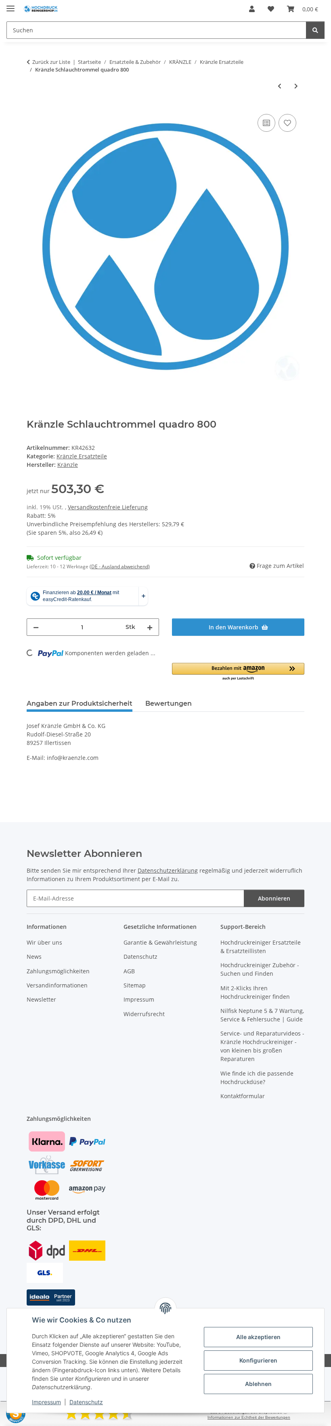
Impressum (46, 1402)
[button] (252, 9)
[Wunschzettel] (271, 9)
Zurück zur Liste (51, 61)
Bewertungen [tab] (168, 703)
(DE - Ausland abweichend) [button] (120, 566)
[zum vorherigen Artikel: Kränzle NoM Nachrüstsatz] (279, 86)
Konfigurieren (258, 1360)
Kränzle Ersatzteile (82, 456)
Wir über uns (44, 942)
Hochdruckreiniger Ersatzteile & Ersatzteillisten (260, 947)
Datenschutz (86, 1402)
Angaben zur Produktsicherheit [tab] (79, 703)
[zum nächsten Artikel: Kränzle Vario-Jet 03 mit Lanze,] (296, 86)
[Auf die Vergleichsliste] (266, 123)
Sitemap (135, 985)
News (34, 956)
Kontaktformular (242, 1096)
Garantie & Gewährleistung (160, 942)
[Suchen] (315, 30)
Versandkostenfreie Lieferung (108, 507)
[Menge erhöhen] (150, 627)
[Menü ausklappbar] (10, 5)
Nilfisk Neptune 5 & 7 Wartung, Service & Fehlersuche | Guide (262, 1015)
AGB (129, 971)
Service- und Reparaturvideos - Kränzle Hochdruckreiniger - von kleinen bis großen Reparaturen (262, 1046)
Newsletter (41, 999)
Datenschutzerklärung (168, 870)
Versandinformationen (57, 985)
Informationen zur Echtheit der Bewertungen (248, 1417)
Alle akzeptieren (258, 1336)
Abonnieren (274, 898)
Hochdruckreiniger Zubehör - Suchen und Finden (259, 969)
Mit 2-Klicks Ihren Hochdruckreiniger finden (255, 992)
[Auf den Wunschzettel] (287, 123)
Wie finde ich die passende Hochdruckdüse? (256, 1078)
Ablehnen (258, 1383)
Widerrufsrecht (144, 1014)
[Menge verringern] (36, 627)
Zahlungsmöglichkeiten (58, 971)
